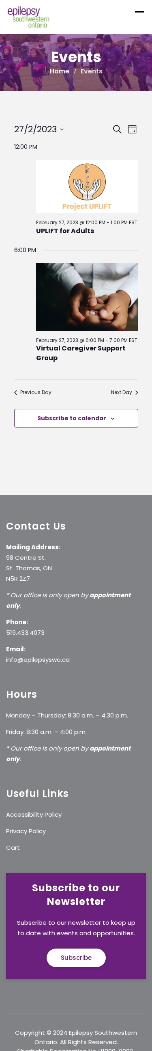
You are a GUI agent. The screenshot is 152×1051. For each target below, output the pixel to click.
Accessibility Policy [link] (34, 814)
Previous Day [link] (35, 392)
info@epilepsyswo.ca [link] (38, 659)
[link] (28, 16)
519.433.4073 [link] (25, 632)
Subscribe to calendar (71, 418)
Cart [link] (13, 847)
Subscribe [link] (76, 957)
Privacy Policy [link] (26, 831)
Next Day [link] (121, 392)
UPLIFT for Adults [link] (65, 231)
